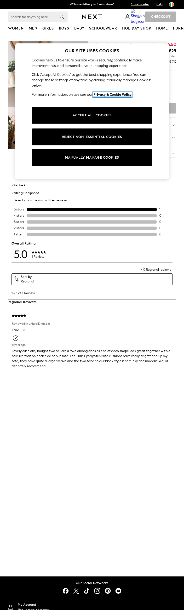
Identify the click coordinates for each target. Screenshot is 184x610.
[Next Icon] (92, 16)
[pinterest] (108, 591)
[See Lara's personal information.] (24, 330)
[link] (127, 17)
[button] (14, 142)
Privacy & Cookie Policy (112, 94)
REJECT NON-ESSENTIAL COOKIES (92, 137)
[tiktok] (86, 591)
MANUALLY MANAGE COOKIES (92, 157)
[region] (92, 111)
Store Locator (140, 4)
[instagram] (97, 591)
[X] (76, 591)
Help (159, 4)
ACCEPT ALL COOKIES (92, 115)
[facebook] (65, 591)
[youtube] (118, 591)
